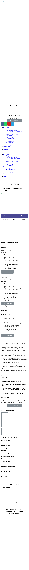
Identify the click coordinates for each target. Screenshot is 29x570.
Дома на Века (14, 106)
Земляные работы (10, 142)
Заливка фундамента (7, 461)
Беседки (3, 450)
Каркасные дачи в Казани (8, 466)
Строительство (9, 145)
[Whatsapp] (5, 124)
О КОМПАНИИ (5, 469)
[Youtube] (9, 124)
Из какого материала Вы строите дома (12, 381)
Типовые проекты (7, 133)
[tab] (14, 381)
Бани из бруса (9, 135)
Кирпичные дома (10, 137)
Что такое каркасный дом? (15, 131)
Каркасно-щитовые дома (12, 134)
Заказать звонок (5, 487)
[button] (14, 120)
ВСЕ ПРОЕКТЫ (5, 474)
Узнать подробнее (7, 271)
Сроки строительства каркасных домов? (12, 393)
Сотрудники (9, 128)
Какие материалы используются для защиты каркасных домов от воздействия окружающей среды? (14, 389)
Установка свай (5, 458)
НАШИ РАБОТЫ (5, 471)
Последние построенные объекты (14, 148)
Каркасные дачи (5, 445)
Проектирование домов (7, 456)
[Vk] (2, 124)
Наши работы (6, 146)
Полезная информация (11, 130)
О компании (6, 127)
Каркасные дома (12, 183)
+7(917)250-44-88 (14, 115)
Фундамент (9, 144)
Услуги (5, 139)
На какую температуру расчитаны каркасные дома (14, 385)
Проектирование (10, 141)
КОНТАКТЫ (4, 476)
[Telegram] (12, 124)
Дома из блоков (10, 138)
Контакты (5, 149)
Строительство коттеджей (8, 464)
